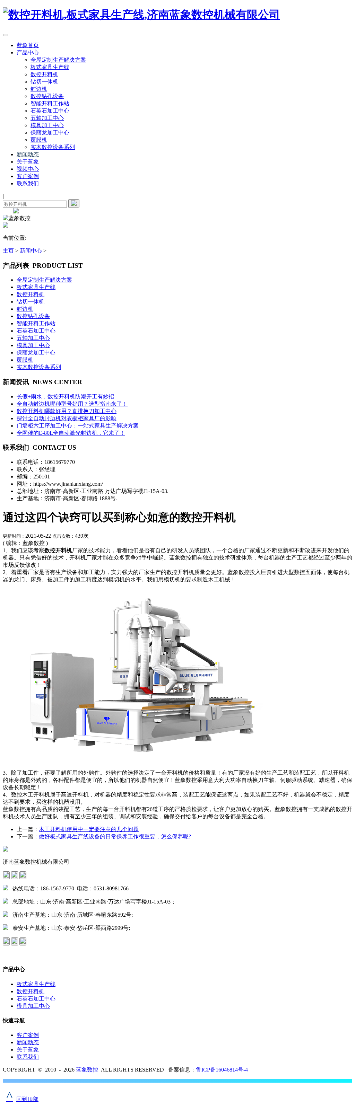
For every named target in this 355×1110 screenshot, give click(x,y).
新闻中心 (31, 251)
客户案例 (28, 176)
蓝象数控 (88, 1070)
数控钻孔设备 (47, 96)
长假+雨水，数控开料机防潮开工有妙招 (65, 396)
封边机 (39, 89)
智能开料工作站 (50, 103)
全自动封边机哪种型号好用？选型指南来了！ (72, 404)
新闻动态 (28, 154)
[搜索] (73, 203)
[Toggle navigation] (5, 35)
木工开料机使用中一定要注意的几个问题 (89, 829)
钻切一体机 (44, 82)
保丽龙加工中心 (50, 132)
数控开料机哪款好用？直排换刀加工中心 (66, 411)
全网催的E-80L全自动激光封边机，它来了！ (71, 433)
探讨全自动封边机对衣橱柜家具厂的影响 (66, 418)
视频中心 (28, 169)
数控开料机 (44, 74)
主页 (8, 251)
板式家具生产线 (50, 67)
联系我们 (28, 183)
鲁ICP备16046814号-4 (222, 1070)
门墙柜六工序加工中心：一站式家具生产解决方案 (78, 426)
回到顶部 (22, 1099)
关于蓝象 (28, 162)
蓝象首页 (28, 45)
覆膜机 (39, 140)
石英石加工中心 (50, 111)
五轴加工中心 (47, 118)
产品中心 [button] (28, 52)
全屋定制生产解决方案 (58, 60)
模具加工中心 (47, 125)
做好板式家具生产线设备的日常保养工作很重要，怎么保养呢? (115, 836)
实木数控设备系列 (53, 147)
